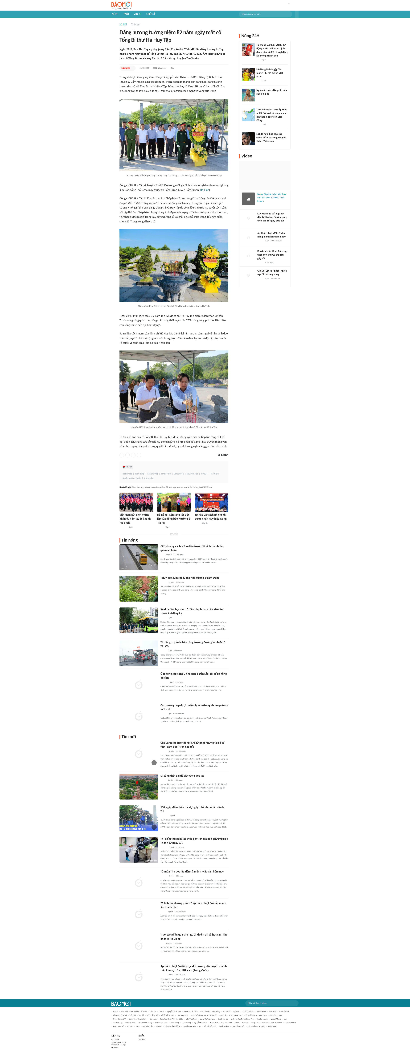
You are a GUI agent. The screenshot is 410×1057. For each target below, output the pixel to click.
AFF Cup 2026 (118, 1026)
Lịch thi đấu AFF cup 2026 (256, 1015)
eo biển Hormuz (276, 1015)
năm (237, 1023)
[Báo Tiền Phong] (163, 582)
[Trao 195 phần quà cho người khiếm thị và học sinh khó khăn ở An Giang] (138, 945)
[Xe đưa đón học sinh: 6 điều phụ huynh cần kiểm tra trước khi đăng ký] (138, 620)
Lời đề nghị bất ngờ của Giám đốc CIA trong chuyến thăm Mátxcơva (271, 138)
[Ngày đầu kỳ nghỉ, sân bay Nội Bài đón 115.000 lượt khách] (248, 199)
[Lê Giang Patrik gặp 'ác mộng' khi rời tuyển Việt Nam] (248, 74)
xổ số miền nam (167, 1015)
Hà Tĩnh (204, 190)
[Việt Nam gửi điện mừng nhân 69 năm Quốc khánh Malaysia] (136, 502)
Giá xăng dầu (148, 1026)
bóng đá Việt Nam (207, 1019)
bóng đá (222, 1015)
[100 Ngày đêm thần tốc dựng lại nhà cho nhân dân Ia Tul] (138, 818)
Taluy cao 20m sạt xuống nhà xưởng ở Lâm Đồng (189, 577)
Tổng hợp (142, 1040)
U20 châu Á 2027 (236, 1015)
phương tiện (130, 1023)
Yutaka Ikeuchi (262, 1019)
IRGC (137, 1026)
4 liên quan (269, 263)
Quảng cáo (115, 1048)
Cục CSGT (237, 1012)
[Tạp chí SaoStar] (259, 98)
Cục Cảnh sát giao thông (210, 1012)
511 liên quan (179, 555)
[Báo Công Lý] (125, 68)
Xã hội (123, 24)
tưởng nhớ (149, 478)
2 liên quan (178, 651)
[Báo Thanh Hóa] (164, 847)
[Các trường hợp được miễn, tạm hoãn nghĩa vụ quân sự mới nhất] (138, 716)
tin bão (265, 1023)
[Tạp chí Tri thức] (258, 81)
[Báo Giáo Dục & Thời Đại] (162, 555)
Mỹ (200, 1026)
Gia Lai (159, 1026)
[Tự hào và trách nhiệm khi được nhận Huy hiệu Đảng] (211, 502)
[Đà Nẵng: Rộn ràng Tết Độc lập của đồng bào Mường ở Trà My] (174, 502)
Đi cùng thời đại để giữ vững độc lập (182, 775)
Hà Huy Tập (127, 474)
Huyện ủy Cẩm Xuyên (132, 478)
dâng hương (152, 474)
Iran (285, 1019)
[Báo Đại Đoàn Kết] (160, 527)
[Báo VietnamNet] (163, 780)
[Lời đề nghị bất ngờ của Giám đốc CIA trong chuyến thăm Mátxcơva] (248, 138)
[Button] (297, 14)
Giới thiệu (115, 1040)
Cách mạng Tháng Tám (138, 1019)
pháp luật (255, 1023)
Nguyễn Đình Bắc (200, 1023)
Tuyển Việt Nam (161, 1023)
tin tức (130, 1026)
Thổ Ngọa (214, 474)
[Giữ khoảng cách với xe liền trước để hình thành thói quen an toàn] (138, 557)
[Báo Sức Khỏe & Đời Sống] (163, 912)
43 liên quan (275, 279)
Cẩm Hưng (139, 474)
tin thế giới (284, 1012)
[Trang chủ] (121, 5)
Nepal (115, 1012)
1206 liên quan (180, 912)
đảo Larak (214, 1023)
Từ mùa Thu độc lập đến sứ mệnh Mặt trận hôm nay (192, 871)
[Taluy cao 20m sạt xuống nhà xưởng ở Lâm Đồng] (138, 589)
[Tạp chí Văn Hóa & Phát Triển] (197, 523)
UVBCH (204, 474)
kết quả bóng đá (120, 1015)
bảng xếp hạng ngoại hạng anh (203, 1015)
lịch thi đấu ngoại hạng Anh (242, 1019)
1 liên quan (180, 582)
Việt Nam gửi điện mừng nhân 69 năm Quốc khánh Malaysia (135, 518)
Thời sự (135, 24)
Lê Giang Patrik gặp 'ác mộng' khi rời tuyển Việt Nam (269, 73)
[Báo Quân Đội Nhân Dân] (164, 816)
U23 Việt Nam (226, 1023)
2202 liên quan (159, 68)
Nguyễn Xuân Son (174, 1012)
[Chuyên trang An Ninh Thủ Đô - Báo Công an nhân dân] (258, 60)
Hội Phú (133, 1015)
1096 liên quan (178, 714)
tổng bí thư (166, 474)
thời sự (153, 1012)
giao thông (186, 1023)
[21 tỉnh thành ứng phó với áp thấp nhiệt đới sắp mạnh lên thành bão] (138, 914)
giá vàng (153, 1019)
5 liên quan (179, 682)
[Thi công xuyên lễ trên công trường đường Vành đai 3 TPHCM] (138, 653)
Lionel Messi (276, 1019)
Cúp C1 (161, 1012)
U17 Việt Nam (191, 1019)
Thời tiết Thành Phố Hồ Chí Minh (134, 1012)
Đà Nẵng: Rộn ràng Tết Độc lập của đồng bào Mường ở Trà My (173, 518)
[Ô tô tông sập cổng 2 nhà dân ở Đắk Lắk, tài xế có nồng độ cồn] (138, 685)
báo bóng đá (223, 1019)
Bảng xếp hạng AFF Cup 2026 (171, 1019)
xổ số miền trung (145, 1023)
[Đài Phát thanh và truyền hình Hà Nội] (260, 206)
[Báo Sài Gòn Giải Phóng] (163, 651)
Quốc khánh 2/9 (119, 1019)
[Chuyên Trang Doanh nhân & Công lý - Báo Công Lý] (163, 618)
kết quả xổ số (152, 1015)
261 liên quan (181, 751)
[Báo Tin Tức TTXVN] (162, 975)
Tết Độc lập (117, 1023)
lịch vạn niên (276, 1023)
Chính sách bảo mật (118, 1045)
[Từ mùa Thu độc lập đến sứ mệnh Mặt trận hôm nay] (138, 882)
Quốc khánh (224, 1026)
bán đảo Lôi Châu (190, 1012)
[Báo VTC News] (164, 682)
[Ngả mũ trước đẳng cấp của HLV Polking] (248, 95)
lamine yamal (290, 1023)
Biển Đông (175, 1023)
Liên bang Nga (182, 1015)
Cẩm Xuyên (179, 474)
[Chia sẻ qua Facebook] (121, 455)
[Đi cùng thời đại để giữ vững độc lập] (138, 787)
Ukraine (245, 1023)
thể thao (272, 1012)
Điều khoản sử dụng (118, 1042)
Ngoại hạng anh (189, 1026)
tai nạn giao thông (172, 1026)
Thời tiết (226, 1012)
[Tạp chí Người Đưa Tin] (163, 714)
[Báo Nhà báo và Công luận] (123, 527)
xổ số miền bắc (210, 1026)
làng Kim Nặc (192, 474)
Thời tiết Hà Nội (238, 1026)
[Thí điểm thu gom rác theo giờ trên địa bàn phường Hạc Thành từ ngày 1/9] (138, 850)
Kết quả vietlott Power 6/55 (255, 1012)
